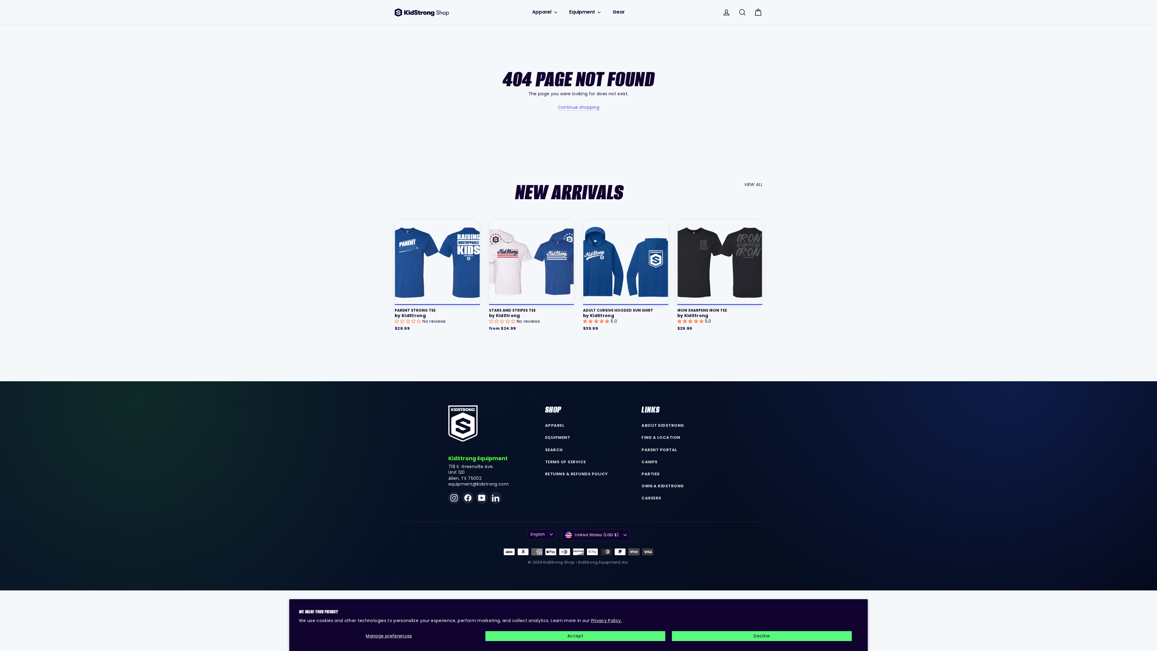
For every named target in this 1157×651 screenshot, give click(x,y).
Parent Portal (659, 450)
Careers (651, 498)
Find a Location (660, 437)
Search (554, 450)
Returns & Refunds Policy (576, 474)
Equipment (582, 11)
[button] (408, 321)
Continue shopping (579, 107)
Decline (762, 636)
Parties (650, 474)
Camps (649, 462)
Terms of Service (565, 462)
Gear (619, 11)
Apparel (542, 11)
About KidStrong (662, 425)
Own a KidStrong (662, 486)
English (538, 534)
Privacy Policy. (606, 621)
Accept (575, 636)
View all (753, 184)
